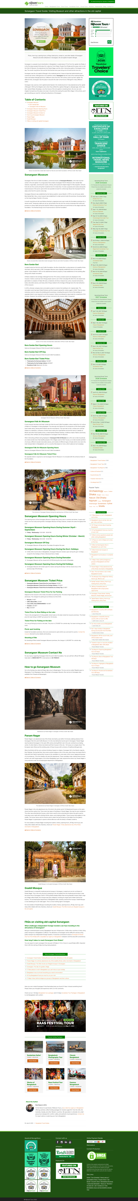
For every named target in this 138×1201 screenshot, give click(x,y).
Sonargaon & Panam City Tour (101, 231)
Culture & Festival (97, 471)
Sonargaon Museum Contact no (36, 113)
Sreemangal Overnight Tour (101, 218)
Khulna (103, 494)
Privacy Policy (102, 1179)
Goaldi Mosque (31, 119)
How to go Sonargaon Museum (35, 115)
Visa (97, 506)
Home (88, 1177)
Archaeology (96, 491)
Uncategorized (96, 482)
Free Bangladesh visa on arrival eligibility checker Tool (99, 1187)
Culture (110, 491)
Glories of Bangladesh (99, 242)
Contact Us (101, 1185)
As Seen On (90, 1185)
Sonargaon (106, 501)
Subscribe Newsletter (93, 1183)
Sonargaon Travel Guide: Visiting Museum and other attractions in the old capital (49, 958)
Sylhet (109, 503)
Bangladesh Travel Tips (98, 464)
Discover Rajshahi (98, 211)
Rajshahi (93, 500)
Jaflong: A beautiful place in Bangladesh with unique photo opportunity (100, 588)
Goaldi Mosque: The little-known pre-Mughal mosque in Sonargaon (46, 963)
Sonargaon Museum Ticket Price (36, 111)
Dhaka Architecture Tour (100, 205)
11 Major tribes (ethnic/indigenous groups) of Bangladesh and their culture (48, 978)
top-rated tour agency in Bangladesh (73, 1108)
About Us (103, 1183)
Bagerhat (106, 491)
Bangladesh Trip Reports (99, 467)
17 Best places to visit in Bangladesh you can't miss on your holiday (46, 969)
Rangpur (99, 501)
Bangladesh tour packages (46, 993)
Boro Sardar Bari (34, 104)
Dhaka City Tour (97, 198)
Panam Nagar (31, 117)
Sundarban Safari (34, 1055)
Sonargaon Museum (32, 102)
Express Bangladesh (98, 313)
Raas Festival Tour (55, 1082)
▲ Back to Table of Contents (33, 210)
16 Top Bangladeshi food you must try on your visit (41, 975)
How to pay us (91, 1145)
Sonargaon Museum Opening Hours (37, 109)
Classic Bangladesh (98, 325)
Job (95, 1185)
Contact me (81, 1114)
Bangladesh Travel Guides (42, 1123)
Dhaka (92, 494)
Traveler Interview (97, 478)
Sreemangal (93, 503)
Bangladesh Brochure (107, 1181)
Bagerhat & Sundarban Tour (101, 249)
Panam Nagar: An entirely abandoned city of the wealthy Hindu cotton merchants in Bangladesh (54, 961)
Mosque (107, 494)
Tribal (94, 506)
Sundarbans (102, 503)
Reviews (109, 1183)
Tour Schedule (95, 1177)
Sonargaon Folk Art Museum (37, 106)
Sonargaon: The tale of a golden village (38, 966)
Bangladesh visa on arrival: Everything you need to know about (44, 972)
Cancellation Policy (92, 1179)
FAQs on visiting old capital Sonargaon (38, 121)
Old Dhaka (101, 497)
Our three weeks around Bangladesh (101, 623)
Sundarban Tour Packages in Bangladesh (73, 993)
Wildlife (102, 506)
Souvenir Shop (95, 1181)
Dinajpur (99, 495)
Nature (92, 498)
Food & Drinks (96, 475)
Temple (90, 506)
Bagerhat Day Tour (98, 224)
